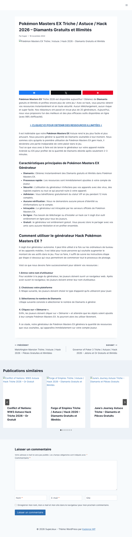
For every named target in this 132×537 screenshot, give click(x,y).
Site (88, 498)
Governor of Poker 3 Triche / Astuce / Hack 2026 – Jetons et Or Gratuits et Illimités (95, 349)
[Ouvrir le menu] (126, 5)
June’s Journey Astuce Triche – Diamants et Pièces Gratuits (108, 412)
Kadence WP (89, 529)
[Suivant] (125, 402)
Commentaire (23, 458)
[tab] (60, 430)
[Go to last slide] (7, 402)
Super (24, 36)
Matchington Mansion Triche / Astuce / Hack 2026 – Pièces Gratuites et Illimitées (38, 349)
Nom (19, 498)
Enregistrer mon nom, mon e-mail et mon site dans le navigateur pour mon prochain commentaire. (63, 505)
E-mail (55, 498)
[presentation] (22, 389)
